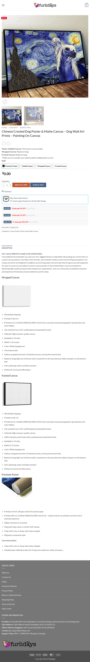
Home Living (25, 128)
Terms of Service (8, 604)
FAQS (4, 582)
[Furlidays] (45, 5)
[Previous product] (8, 143)
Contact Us (6, 577)
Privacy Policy (7, 591)
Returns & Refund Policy (11, 595)
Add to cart (21, 185)
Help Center (7, 608)
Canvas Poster (15, 231)
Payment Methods (9, 586)
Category (13, 128)
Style (4, 161)
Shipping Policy (8, 600)
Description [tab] (7, 248)
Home (4, 128)
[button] (3, 5)
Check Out (38, 185)
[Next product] (4, 143)
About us (5, 572)
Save (5, 18)
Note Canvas (33, 231)
